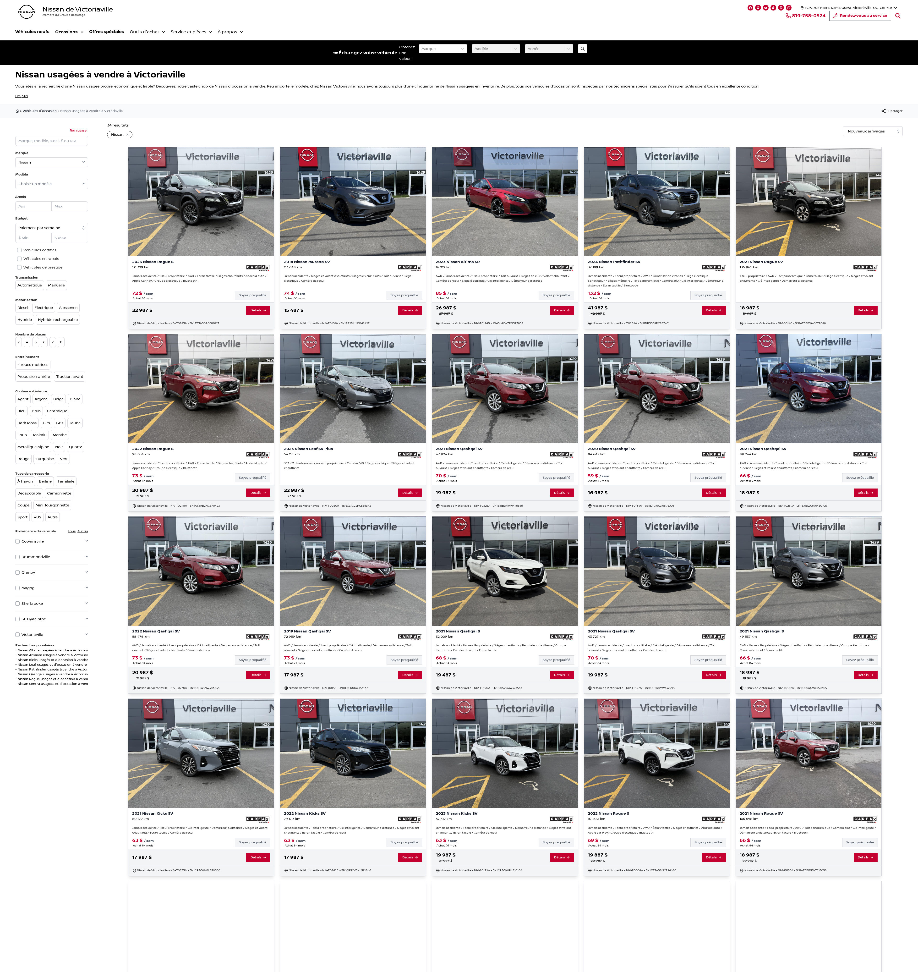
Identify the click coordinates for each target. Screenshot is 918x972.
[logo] (26, 12)
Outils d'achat (144, 32)
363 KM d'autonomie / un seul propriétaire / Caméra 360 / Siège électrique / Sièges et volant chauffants (349, 465)
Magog (28, 588)
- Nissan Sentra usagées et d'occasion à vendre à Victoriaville (65, 684)
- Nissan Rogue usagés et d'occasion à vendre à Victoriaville (64, 679)
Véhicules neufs (32, 31)
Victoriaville (32, 634)
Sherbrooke (32, 603)
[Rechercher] (898, 16)
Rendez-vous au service (863, 15)
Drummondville (36, 557)
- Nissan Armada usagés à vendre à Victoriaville (53, 655)
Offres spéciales (106, 31)
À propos (227, 32)
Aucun (82, 531)
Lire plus (21, 96)
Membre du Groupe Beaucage (64, 15)
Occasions (66, 31)
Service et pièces (188, 32)
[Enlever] (126, 135)
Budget (21, 218)
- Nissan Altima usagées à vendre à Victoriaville (53, 650)
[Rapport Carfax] (258, 268)
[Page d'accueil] (17, 111)
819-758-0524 (808, 16)
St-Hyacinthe (34, 619)
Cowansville (33, 541)
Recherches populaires (35, 645)
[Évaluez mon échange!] (582, 48)
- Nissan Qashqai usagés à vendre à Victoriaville (53, 674)
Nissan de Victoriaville (78, 9)
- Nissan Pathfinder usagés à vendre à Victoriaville (55, 669)
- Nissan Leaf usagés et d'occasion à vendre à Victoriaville (62, 665)
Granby (28, 572)
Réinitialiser (79, 130)
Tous (72, 531)
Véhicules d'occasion (40, 111)
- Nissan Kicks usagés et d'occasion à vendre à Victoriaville (62, 660)
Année (20, 197)
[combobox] (421, 49)
